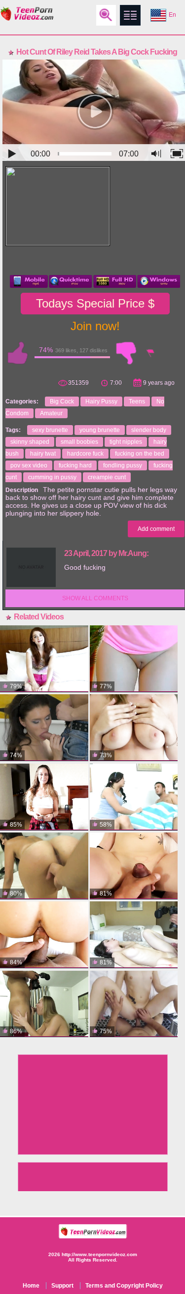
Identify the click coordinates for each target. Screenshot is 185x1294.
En (172, 14)
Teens (137, 401)
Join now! (95, 326)
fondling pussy (122, 465)
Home (31, 1285)
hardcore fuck (85, 453)
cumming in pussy (52, 477)
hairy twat (43, 453)
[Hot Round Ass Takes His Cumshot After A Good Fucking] (134, 727)
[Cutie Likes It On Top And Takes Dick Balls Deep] (44, 797)
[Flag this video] (151, 353)
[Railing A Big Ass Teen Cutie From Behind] (134, 797)
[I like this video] (17, 353)
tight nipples (126, 441)
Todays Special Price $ (95, 303)
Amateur (51, 413)
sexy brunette (50, 430)
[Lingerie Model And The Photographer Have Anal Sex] (44, 727)
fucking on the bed (139, 453)
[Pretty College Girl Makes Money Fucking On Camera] (44, 1004)
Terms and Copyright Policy (124, 1285)
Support (62, 1285)
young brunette (99, 430)
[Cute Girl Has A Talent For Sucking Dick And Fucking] (134, 865)
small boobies (79, 441)
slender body (148, 430)
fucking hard (75, 465)
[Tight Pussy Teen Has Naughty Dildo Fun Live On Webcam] (134, 658)
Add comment (156, 528)
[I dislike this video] (126, 353)
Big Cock (62, 401)
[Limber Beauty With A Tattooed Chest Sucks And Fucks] (134, 934)
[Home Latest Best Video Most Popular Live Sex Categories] (130, 15)
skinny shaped (29, 441)
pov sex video (28, 465)
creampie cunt (107, 477)
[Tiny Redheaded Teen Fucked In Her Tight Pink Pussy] (44, 658)
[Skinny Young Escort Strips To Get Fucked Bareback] (134, 1004)
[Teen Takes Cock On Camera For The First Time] (44, 934)
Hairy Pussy (101, 401)
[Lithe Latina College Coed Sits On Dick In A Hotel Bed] (44, 865)
